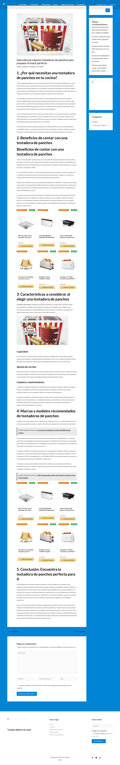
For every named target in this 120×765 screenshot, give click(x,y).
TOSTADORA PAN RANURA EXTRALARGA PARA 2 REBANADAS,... (46, 236)
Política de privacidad (56, 729)
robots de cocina (67, 4)
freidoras (34, 4)
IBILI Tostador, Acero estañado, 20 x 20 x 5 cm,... (25, 236)
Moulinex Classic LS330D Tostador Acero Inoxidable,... (45, 278)
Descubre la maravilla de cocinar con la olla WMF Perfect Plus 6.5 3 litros (99, 68)
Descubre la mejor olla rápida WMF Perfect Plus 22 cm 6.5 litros (100, 49)
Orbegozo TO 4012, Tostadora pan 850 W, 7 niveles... (67, 278)
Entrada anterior (13, 631)
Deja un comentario (22, 66)
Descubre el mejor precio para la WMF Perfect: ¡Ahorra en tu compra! (101, 39)
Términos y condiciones (56, 735)
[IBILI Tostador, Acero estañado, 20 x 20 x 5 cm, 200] (26, 223)
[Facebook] (92, 757)
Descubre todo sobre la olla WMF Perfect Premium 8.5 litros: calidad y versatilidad (100, 30)
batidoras (22, 4)
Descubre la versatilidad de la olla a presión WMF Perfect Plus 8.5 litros (100, 58)
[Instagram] (100, 757)
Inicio (51, 724)
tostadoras (80, 4)
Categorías (95, 122)
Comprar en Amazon (26, 246)
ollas (55, 4)
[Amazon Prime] (31, 240)
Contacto (112, 4)
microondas (46, 4)
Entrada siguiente (80, 631)
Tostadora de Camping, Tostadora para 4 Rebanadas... (25, 278)
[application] (27, 4)
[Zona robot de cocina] (9, 4)
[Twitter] (96, 757)
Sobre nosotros (102, 4)
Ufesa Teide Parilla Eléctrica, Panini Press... (67, 236)
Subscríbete (98, 741)
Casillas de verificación (99, 731)
